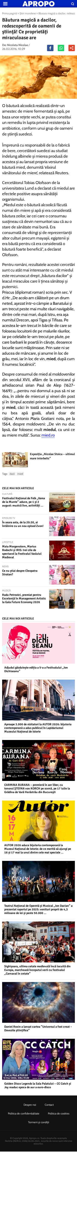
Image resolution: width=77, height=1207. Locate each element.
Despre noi (30, 1104)
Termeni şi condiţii (38, 1122)
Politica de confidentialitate (23, 1113)
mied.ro (48, 435)
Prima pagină (9, 13)
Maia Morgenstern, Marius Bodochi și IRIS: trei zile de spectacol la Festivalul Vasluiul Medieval (21, 552)
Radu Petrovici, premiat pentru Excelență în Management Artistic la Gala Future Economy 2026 (24, 598)
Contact (49, 1104)
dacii (12, 473)
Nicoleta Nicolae (17, 45)
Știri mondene (28, 13)
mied (20, 473)
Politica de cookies (58, 1113)
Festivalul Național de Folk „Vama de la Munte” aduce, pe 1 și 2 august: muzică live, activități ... (23, 501)
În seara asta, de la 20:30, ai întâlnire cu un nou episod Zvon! (22, 524)
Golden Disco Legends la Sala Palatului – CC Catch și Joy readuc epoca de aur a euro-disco (37, 1085)
